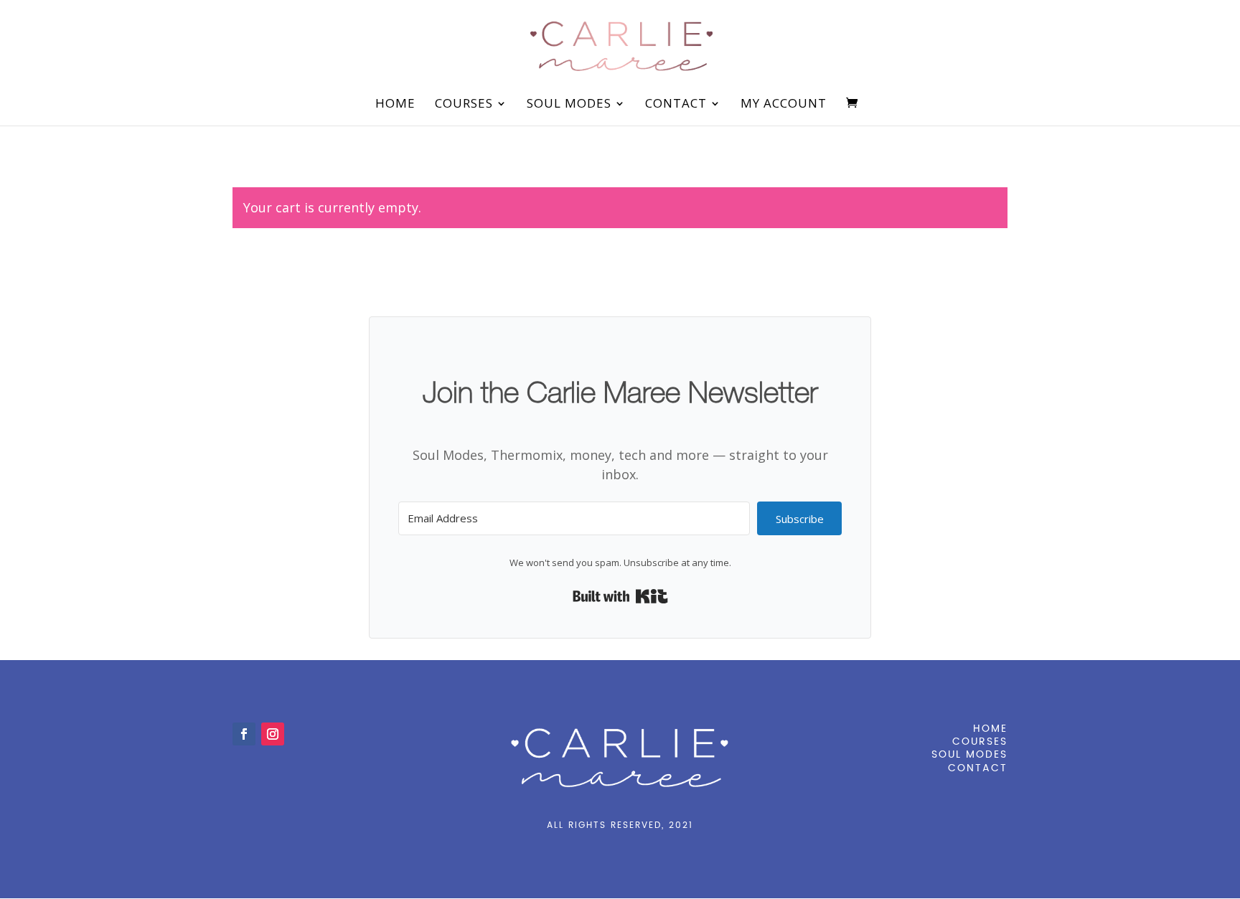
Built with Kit (620, 596)
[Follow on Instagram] (272, 734)
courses (980, 741)
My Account (784, 104)
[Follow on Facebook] (243, 734)
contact (978, 768)
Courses (464, 104)
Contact (676, 104)
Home (395, 104)
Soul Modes (569, 104)
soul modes (969, 754)
